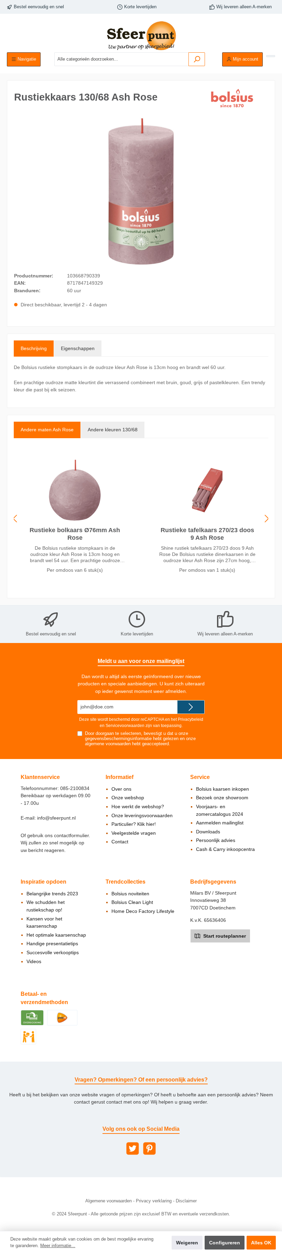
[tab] (34, 348)
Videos (33, 961)
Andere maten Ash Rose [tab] (47, 429)
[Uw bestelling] (270, 56)
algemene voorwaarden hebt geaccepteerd (127, 743)
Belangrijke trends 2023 (52, 893)
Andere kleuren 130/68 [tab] (113, 429)
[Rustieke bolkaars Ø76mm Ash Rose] (74, 490)
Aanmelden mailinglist (219, 822)
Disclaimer (186, 1201)
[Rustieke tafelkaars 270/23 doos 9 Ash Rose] (207, 490)
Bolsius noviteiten (130, 893)
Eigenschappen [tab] (78, 348)
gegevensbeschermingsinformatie (118, 738)
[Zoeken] (196, 59)
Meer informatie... (57, 1245)
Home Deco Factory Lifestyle (142, 911)
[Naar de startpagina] (141, 36)
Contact (119, 841)
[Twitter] (132, 1148)
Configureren (224, 1242)
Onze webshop (127, 797)
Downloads (208, 831)
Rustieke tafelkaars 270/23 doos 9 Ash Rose (207, 534)
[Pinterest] (149, 1148)
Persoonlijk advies (215, 840)
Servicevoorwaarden (125, 725)
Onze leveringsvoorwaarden (142, 815)
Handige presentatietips (52, 943)
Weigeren (187, 1242)
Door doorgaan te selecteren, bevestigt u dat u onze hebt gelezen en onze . (140, 738)
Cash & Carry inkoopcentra (225, 849)
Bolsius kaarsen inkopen (222, 789)
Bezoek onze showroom (222, 797)
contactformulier (71, 835)
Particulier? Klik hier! (133, 824)
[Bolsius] (233, 98)
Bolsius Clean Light (132, 902)
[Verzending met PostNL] (62, 1017)
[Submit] (191, 707)
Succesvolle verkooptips (52, 952)
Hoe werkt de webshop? (137, 806)
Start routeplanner (224, 936)
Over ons (121, 789)
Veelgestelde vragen (133, 833)
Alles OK (261, 1242)
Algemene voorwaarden (108, 1201)
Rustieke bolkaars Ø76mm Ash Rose (75, 534)
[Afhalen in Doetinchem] (28, 1036)
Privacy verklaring (154, 1201)
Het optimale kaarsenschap (56, 935)
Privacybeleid (190, 719)
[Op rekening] (32, 1017)
